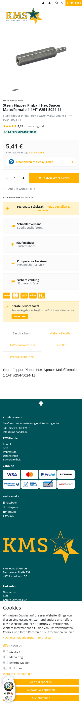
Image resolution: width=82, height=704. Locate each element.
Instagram (11, 507)
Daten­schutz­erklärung (20, 637)
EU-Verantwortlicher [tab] (22, 345)
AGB (5, 448)
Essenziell (15, 646)
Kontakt (8, 444)
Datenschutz (10, 455)
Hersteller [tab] (60, 345)
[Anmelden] (44, 3)
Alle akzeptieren (41, 682)
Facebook (11, 502)
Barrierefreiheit (12, 459)
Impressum (45, 637)
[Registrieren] (50, 3)
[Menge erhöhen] (23, 178)
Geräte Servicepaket (15, 600)
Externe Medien (19, 663)
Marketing (16, 657)
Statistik (14, 651)
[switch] (8, 698)
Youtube (11, 511)
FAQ (5, 596)
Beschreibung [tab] (22, 333)
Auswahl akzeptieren (41, 690)
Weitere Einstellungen (17, 674)
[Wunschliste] (62, 3)
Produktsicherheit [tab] (22, 357)
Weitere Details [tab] (60, 333)
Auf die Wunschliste (19, 189)
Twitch (10, 516)
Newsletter (9, 592)
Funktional (16, 668)
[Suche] (57, 3)
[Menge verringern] (6, 178)
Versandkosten (37, 152)
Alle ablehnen (41, 698)
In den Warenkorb (56, 178)
